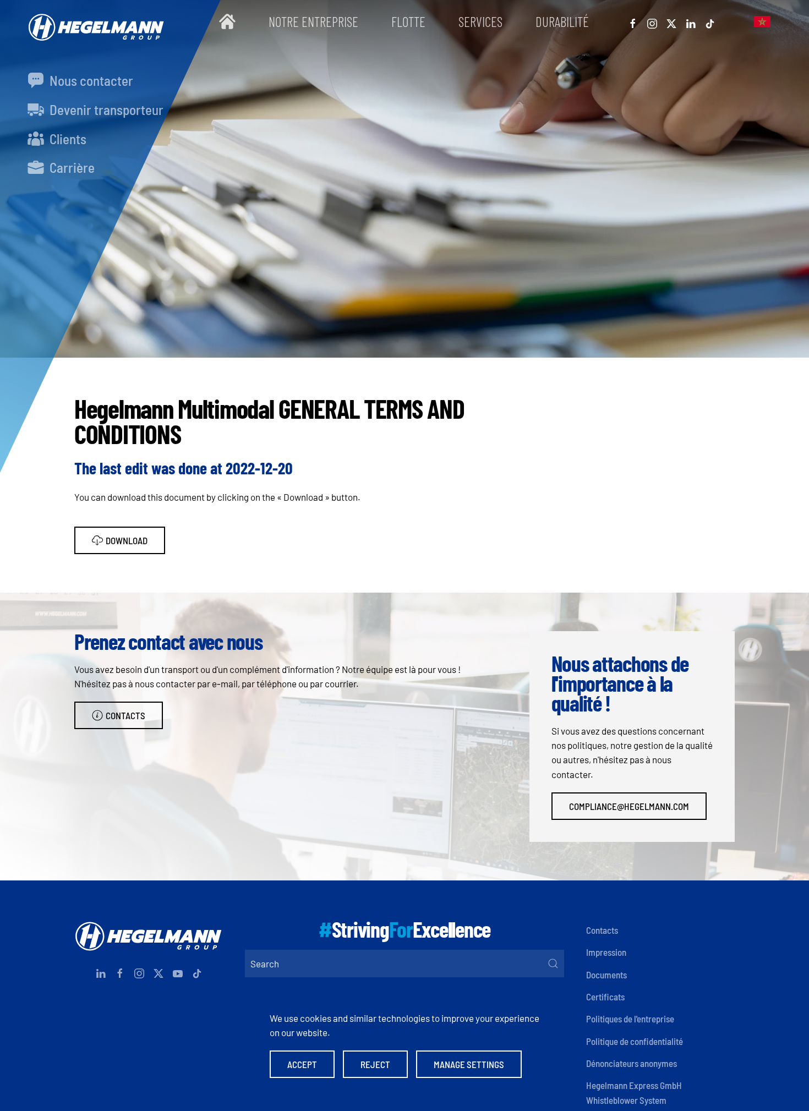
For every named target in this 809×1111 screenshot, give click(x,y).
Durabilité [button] (562, 21)
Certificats (605, 996)
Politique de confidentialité (634, 1041)
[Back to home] (93, 21)
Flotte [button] (408, 21)
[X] (671, 21)
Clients (66, 138)
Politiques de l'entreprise (630, 1018)
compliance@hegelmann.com (629, 806)
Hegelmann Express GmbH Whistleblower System (634, 1092)
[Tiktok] (709, 21)
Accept (302, 1064)
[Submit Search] (553, 963)
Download (126, 540)
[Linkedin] (690, 21)
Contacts (125, 715)
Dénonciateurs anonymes (631, 1063)
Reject (375, 1064)
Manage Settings (469, 1064)
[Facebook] (632, 21)
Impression (606, 951)
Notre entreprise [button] (313, 21)
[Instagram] (652, 21)
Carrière (71, 167)
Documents (606, 974)
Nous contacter (90, 80)
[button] (762, 21)
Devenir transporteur (105, 109)
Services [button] (480, 21)
